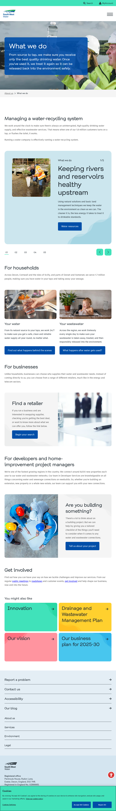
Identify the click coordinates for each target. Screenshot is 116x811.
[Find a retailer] (84, 419)
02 (16, 252)
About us (9, 93)
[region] (58, 798)
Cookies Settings (9, 804)
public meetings (20, 581)
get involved (71, 581)
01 (6, 252)
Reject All (102, 804)
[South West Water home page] (9, 13)
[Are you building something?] (31, 526)
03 (25, 252)
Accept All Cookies (81, 804)
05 (44, 252)
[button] (111, 775)
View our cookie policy (34, 798)
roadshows (37, 581)
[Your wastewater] (85, 304)
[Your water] (30, 304)
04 (35, 252)
